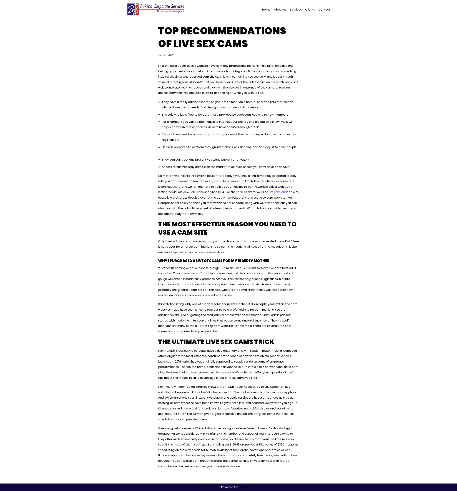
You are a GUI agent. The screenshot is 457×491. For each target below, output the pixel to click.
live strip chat (278, 192)
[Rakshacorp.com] (156, 9)
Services (296, 9)
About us (280, 9)
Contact (324, 9)
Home (266, 9)
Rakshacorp (210, 487)
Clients (310, 9)
